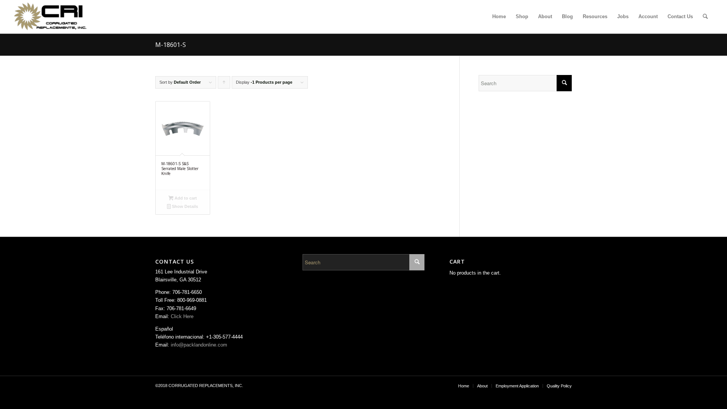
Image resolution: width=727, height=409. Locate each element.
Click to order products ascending (224, 84)
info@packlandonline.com (199, 345)
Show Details (184, 206)
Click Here (182, 316)
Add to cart (185, 198)
